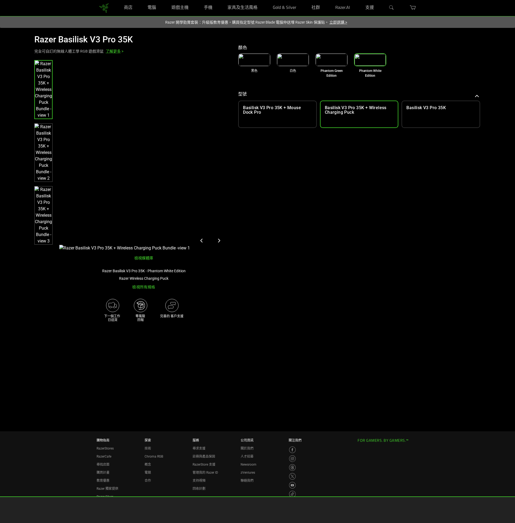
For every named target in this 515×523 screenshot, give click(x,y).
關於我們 (247, 448)
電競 (148, 472)
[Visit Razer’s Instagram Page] (292, 458)
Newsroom (248, 464)
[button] (43, 89)
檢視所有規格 (143, 287)
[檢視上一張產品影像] (201, 240)
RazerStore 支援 (204, 464)
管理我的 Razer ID (205, 472)
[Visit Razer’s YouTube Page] (292, 485)
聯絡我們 (247, 481)
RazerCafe (104, 456)
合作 (148, 481)
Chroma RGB (154, 456)
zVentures (248, 472)
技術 (148, 448)
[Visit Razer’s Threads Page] (292, 467)
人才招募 (247, 456)
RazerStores (105, 448)
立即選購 (338, 22)
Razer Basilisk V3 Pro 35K (83, 39)
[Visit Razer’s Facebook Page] (292, 450)
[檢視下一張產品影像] (218, 240)
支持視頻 (199, 481)
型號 (242, 94)
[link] (104, 7)
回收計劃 (199, 489)
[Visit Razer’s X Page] (292, 476)
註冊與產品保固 (204, 456)
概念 (148, 464)
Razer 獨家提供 (107, 489)
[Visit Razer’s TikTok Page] (292, 494)
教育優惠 (103, 481)
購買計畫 (103, 472)
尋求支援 (199, 448)
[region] (132, 155)
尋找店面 (103, 464)
